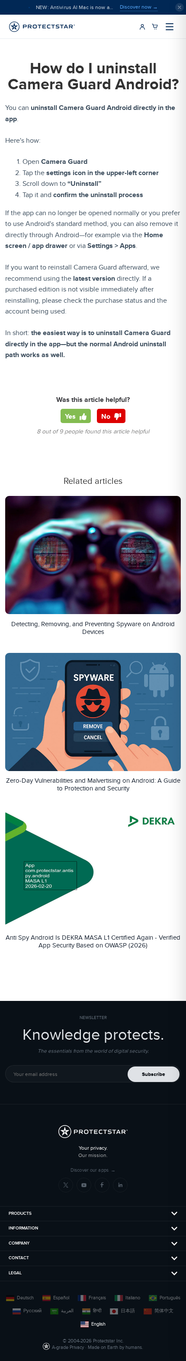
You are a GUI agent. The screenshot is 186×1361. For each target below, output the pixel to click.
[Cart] (155, 26)
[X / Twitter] (65, 1185)
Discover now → (139, 6)
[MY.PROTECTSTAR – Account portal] (142, 26)
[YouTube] (84, 1185)
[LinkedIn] (120, 1185)
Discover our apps (93, 1170)
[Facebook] (102, 1185)
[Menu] (169, 26)
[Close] (179, 7)
